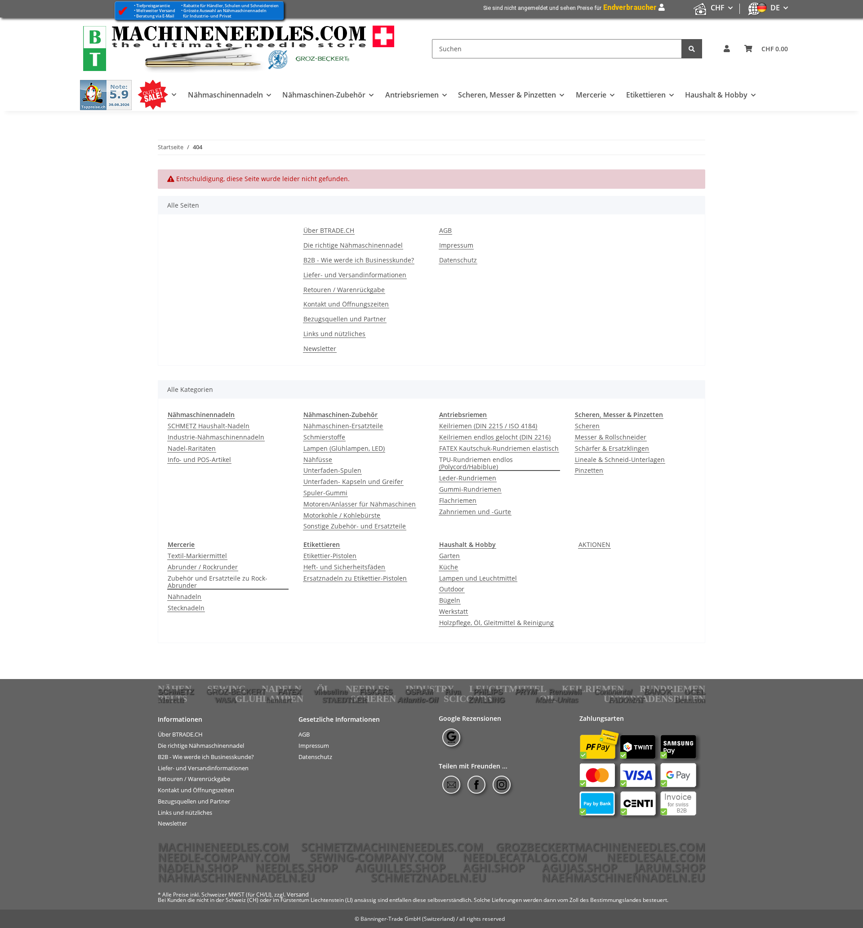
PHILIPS (488, 691)
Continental (613, 691)
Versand (298, 894)
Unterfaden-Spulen (332, 471)
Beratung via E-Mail (155, 16)
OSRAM (419, 691)
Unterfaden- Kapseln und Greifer (353, 482)
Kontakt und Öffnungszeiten (346, 304)
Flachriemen (457, 501)
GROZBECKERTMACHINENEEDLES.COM (600, 846)
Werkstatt (453, 612)
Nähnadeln (184, 597)
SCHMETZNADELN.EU (428, 877)
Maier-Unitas (556, 699)
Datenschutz (458, 260)
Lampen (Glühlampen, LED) (344, 449)
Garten (449, 556)
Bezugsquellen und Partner (344, 319)
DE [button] (775, 8)
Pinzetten (589, 471)
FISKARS (376, 691)
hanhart (279, 700)
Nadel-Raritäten (192, 449)
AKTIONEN (594, 545)
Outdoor (451, 589)
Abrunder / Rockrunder (203, 567)
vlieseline (330, 691)
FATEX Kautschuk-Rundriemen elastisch (499, 449)
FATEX (289, 691)
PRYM (526, 691)
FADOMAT (626, 700)
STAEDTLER (344, 700)
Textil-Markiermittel (197, 556)
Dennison (690, 700)
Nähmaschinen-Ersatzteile (343, 426)
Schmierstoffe (324, 437)
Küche (448, 567)
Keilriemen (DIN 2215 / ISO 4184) (488, 426)
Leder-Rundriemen (467, 478)
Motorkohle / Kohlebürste (341, 516)
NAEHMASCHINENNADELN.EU (623, 877)
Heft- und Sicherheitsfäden (344, 567)
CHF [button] (718, 8)
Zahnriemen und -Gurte (475, 512)
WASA (225, 700)
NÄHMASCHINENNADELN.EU (236, 877)
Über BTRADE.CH (328, 231)
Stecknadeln (186, 608)
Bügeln (449, 600)
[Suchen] (691, 48)
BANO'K (658, 691)
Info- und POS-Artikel (199, 460)
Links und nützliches (334, 334)
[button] (726, 49)
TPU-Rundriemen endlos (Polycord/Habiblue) (476, 463)
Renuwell (565, 691)
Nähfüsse (317, 460)
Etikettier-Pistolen (329, 556)
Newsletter (319, 349)
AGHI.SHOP (494, 867)
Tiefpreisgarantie (153, 6)
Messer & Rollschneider (610, 437)
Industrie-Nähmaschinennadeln (216, 437)
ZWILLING (486, 699)
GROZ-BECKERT (236, 691)
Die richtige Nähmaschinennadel (353, 245)
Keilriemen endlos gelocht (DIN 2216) (495, 437)
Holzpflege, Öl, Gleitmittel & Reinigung (496, 623)
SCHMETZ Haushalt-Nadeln (208, 426)
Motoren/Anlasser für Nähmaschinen (359, 504)
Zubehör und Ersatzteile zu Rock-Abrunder (217, 582)
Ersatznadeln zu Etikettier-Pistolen (355, 578)
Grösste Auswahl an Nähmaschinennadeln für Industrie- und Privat (224, 13)
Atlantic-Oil (417, 699)
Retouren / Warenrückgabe (344, 290)
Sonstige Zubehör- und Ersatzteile (354, 526)
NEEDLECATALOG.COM (525, 857)
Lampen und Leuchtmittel (478, 578)
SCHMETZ (176, 691)
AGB (445, 231)
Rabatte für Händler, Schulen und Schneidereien (231, 6)
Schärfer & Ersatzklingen (612, 449)
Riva (453, 691)
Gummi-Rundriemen (470, 489)
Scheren (587, 426)
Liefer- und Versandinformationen (354, 275)
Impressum (456, 245)
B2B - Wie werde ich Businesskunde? (358, 260)
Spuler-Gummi (325, 493)
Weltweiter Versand (155, 10)
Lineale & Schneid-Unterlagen (620, 460)
